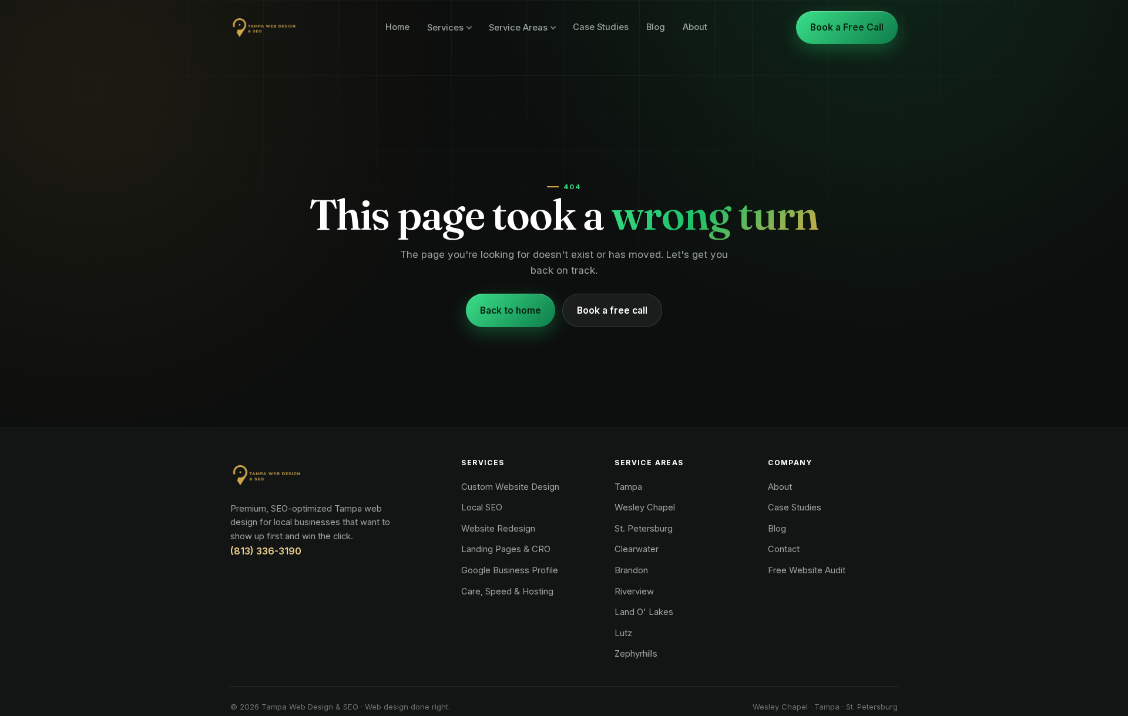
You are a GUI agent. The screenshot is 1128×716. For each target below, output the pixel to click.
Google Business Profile (509, 570)
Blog (655, 27)
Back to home (510, 310)
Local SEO (481, 507)
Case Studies (601, 27)
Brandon (631, 570)
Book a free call (612, 310)
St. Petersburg (644, 528)
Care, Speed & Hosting (507, 591)
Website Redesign (498, 528)
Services (445, 27)
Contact (784, 549)
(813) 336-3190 (265, 551)
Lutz (623, 633)
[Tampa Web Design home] (263, 27)
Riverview (634, 591)
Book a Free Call (847, 27)
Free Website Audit (806, 570)
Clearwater (637, 549)
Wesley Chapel (645, 507)
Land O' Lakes (644, 612)
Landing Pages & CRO (505, 549)
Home (397, 27)
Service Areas (518, 27)
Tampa (628, 487)
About (695, 27)
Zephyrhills (636, 653)
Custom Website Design (510, 487)
